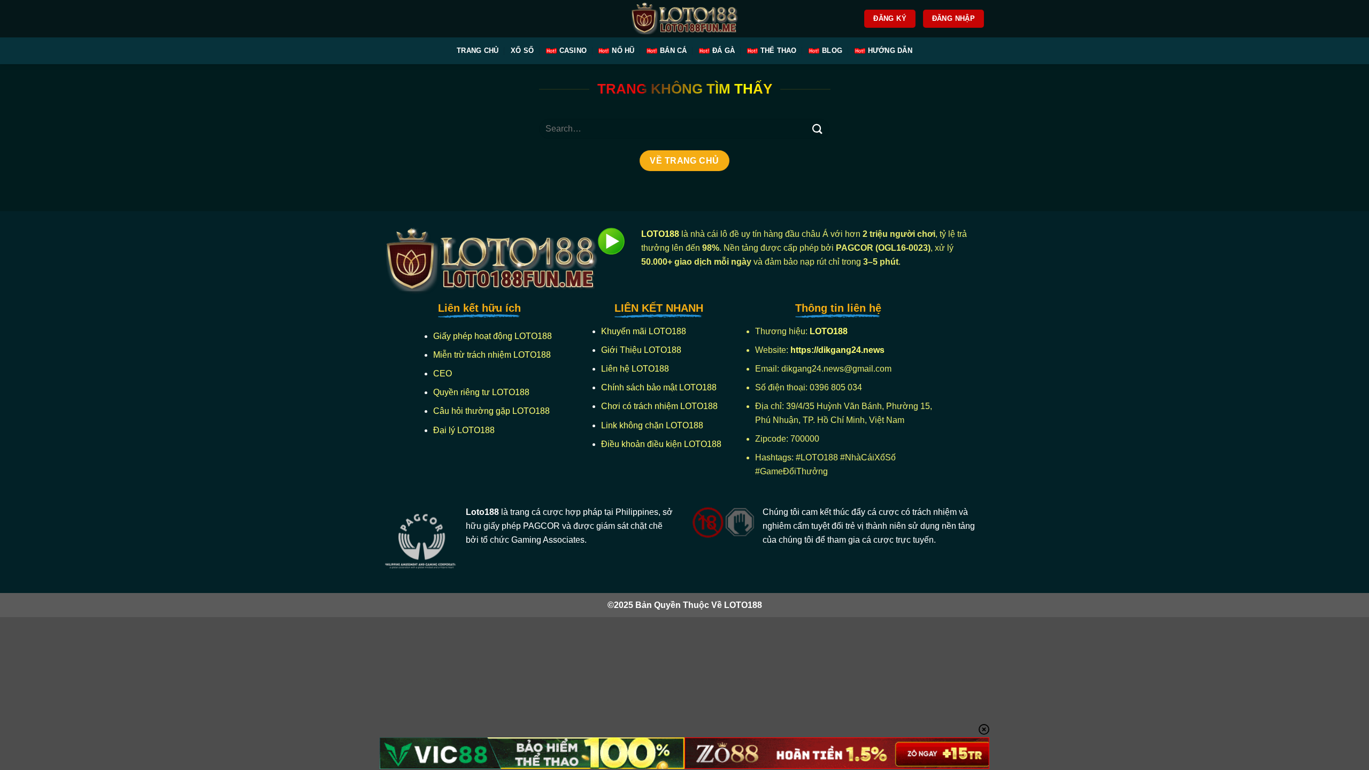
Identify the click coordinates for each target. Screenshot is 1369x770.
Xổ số (522, 51)
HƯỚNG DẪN (890, 51)
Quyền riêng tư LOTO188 (481, 392)
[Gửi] (817, 128)
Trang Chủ (477, 51)
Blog (832, 51)
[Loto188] (684, 19)
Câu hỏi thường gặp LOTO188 (491, 410)
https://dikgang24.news (838, 350)
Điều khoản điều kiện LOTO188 (661, 444)
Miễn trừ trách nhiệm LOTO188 (492, 354)
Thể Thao (778, 51)
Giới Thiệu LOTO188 (641, 350)
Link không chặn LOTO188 (652, 425)
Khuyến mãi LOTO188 (643, 331)
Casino (573, 51)
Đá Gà (723, 51)
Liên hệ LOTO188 (635, 368)
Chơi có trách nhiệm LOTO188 (659, 406)
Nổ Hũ (623, 51)
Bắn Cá (673, 51)
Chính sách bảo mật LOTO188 (659, 387)
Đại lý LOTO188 (464, 430)
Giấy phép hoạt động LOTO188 (492, 336)
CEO (442, 373)
